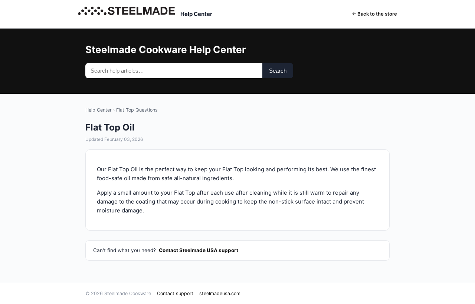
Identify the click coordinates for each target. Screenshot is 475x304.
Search (277, 70)
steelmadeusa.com (219, 293)
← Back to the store (374, 14)
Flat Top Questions (137, 110)
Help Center (98, 110)
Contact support (175, 293)
